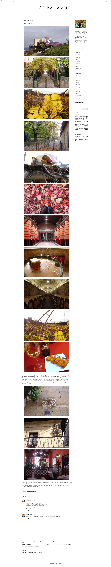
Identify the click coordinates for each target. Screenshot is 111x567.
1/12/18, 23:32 (33, 514)
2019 (77, 65)
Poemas (76, 131)
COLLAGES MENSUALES (58, 16)
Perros (81, 129)
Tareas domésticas (84, 137)
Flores (85, 121)
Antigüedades (78, 115)
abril (77, 82)
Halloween (77, 122)
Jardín (76, 124)
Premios (80, 131)
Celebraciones (78, 116)
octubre (77, 71)
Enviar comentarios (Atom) (33, 546)
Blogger (60, 563)
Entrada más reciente (26, 544)
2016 (77, 91)
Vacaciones (80, 139)
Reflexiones (79, 134)
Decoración (79, 121)
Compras (77, 119)
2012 (77, 99)
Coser (81, 119)
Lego (87, 124)
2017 (77, 90)
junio (77, 79)
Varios (86, 139)
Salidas (34, 491)
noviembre (78, 70)
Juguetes (83, 124)
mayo (77, 80)
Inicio (48, 544)
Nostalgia (86, 128)
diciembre (78, 68)
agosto (77, 75)
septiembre (78, 73)
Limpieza (86, 125)
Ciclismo (83, 116)
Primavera (85, 131)
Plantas (86, 129)
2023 (77, 57)
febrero (77, 86)
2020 (77, 63)
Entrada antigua (67, 544)
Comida (28, 491)
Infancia (81, 122)
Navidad (81, 128)
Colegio (80, 118)
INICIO (48, 16)
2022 (77, 59)
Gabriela (27, 514)
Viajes (81, 141)
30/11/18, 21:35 (31, 500)
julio (77, 77)
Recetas (82, 133)
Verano (77, 141)
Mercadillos (85, 126)
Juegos (79, 124)
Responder (28, 510)
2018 (77, 66)
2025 (77, 54)
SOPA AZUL (55, 7)
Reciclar (86, 132)
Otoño (31, 491)
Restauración (77, 136)
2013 (77, 97)
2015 (77, 93)
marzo (77, 84)
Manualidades (78, 126)
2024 (77, 56)
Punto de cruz (78, 132)
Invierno (86, 122)
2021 (77, 61)
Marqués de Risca (51, 376)
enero (77, 87)
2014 (77, 95)
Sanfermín (77, 137)
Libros (76, 125)
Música (76, 128)
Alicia (27, 500)
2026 (77, 52)
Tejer (76, 139)
